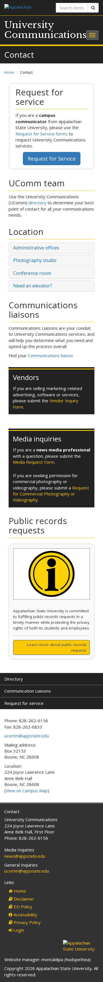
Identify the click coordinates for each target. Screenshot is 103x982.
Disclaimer (23, 899)
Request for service (23, 703)
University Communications (45, 30)
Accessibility (24, 914)
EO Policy (22, 906)
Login (18, 930)
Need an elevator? (32, 286)
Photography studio (34, 260)
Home (9, 72)
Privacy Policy (27, 922)
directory (37, 202)
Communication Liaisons (27, 691)
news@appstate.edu (24, 856)
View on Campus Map (27, 790)
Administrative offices (36, 248)
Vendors (26, 377)
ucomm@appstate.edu (26, 736)
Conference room (32, 273)
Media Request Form (33, 462)
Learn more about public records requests (57, 647)
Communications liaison (50, 355)
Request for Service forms (41, 134)
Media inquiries (37, 438)
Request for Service (52, 158)
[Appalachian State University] (25, 7)
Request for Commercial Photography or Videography (51, 494)
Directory (13, 679)
